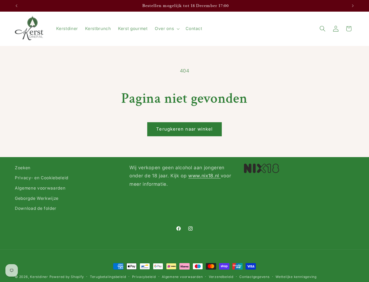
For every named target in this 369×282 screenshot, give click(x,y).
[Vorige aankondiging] (16, 6)
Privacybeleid (144, 277)
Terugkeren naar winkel (184, 129)
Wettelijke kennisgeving (296, 277)
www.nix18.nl (204, 175)
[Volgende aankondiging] (353, 6)
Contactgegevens (254, 277)
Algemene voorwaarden (40, 188)
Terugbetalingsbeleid (108, 277)
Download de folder (35, 208)
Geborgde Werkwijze (37, 198)
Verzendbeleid (221, 277)
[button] (166, 28)
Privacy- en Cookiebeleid (41, 177)
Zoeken (23, 167)
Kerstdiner (39, 277)
